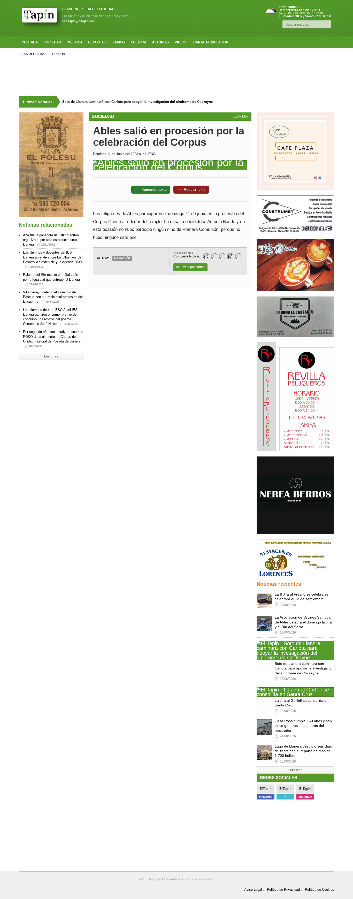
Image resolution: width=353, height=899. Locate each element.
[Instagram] (230, 256)
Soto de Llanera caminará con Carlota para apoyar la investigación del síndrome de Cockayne (137, 102)
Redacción (122, 258)
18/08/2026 (285, 761)
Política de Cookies (319, 890)
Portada (30, 42)
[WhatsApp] (206, 256)
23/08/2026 (285, 711)
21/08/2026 (285, 736)
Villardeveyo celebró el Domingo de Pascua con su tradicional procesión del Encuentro (53, 296)
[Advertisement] (176, 78)
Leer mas (51, 356)
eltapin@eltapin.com (81, 21)
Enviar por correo (190, 267)
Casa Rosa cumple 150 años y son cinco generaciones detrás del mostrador (303, 725)
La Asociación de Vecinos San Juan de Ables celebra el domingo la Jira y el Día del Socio (304, 622)
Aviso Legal (253, 890)
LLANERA (70, 9)
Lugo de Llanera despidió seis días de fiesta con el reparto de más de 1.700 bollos (303, 751)
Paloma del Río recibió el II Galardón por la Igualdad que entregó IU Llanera (51, 279)
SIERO (87, 9)
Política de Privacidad (283, 890)
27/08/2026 (285, 605)
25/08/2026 (285, 679)
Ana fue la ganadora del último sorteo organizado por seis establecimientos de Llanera (53, 239)
